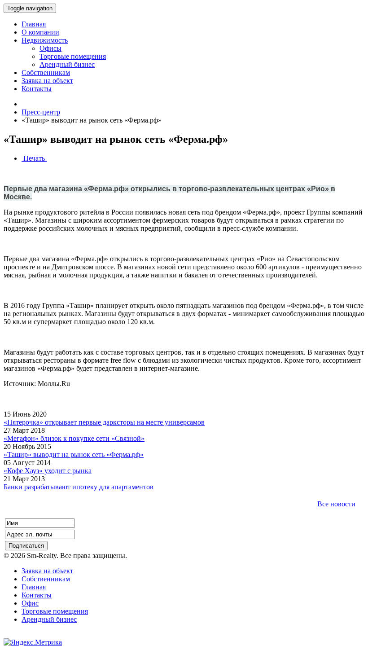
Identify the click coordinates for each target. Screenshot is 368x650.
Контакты (37, 595)
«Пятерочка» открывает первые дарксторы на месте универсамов (104, 422)
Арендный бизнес (49, 619)
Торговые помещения (55, 611)
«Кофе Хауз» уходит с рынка (48, 470)
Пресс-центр (41, 112)
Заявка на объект (47, 571)
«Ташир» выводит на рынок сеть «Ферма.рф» (74, 454)
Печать (34, 158)
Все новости (336, 504)
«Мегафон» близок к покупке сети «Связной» (74, 438)
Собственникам (46, 579)
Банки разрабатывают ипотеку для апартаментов (78, 487)
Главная (34, 587)
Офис (30, 603)
